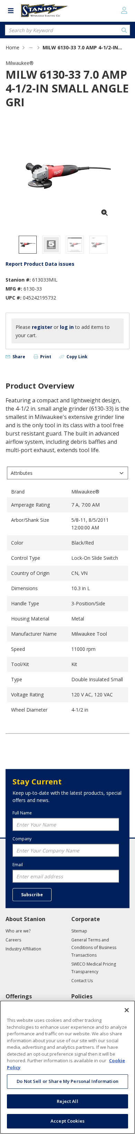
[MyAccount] (124, 10)
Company (22, 838)
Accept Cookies (67, 1121)
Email (17, 864)
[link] (31, 47)
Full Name (22, 812)
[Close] (126, 1010)
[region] (67, 1067)
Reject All (67, 1101)
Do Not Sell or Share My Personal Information (67, 1081)
